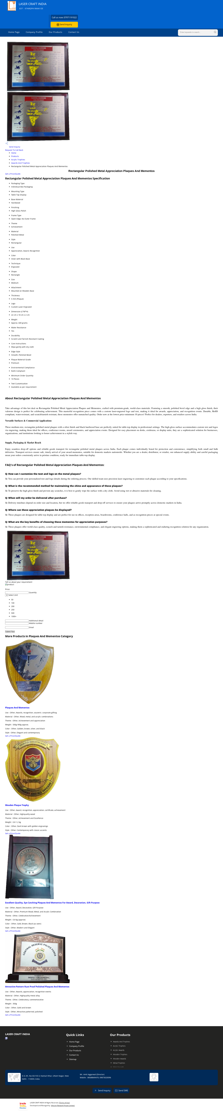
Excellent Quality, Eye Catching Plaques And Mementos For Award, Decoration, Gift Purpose (52, 902)
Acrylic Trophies (18, 159)
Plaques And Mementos (17, 707)
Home (13, 153)
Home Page (14, 32)
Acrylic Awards (118, 1050)
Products (15, 156)
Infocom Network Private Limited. (63, 1105)
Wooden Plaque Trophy (17, 805)
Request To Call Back (14, 150)
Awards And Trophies (20, 163)
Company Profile (34, 32)
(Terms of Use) (64, 1103)
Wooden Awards (119, 1058)
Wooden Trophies (120, 1054)
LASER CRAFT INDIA (32, 6)
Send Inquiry (65, 24)
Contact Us (73, 32)
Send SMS (123, 1090)
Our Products (55, 32)
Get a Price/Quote (12, 174)
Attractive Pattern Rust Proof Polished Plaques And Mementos (37, 986)
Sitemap (72, 1059)
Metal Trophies (119, 1063)
